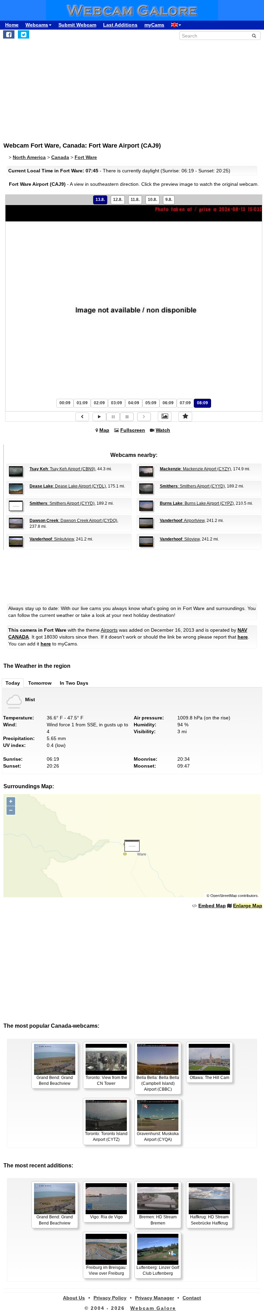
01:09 (82, 402)
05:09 (150, 402)
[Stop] (127, 417)
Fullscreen (132, 430)
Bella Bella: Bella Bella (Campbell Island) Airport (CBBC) (157, 1083)
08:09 (202, 402)
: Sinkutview (52, 539)
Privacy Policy (110, 1298)
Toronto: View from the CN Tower (106, 1080)
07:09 (185, 402)
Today (13, 683)
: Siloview (180, 539)
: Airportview (182, 520)
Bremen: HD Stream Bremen (158, 1220)
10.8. (152, 199)
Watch (163, 430)
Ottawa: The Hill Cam (209, 1077)
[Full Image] (165, 416)
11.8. (135, 199)
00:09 (64, 402)
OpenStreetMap (223, 896)
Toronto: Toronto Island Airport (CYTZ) (106, 1136)
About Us (74, 1298)
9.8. (168, 199)
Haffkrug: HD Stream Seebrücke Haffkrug (209, 1220)
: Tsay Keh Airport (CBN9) (62, 469)
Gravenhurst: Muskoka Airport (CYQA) (158, 1136)
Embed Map (212, 905)
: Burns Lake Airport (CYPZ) (197, 503)
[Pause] (113, 417)
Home (12, 25)
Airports (109, 630)
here (243, 637)
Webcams (36, 25)
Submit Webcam (77, 25)
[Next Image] (144, 417)
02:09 (99, 402)
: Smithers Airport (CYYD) (192, 486)
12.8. (117, 199)
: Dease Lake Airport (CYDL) (68, 486)
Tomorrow (40, 683)
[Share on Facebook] (9, 34)
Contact (192, 1298)
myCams (154, 25)
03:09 (116, 402)
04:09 (133, 402)
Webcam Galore (153, 1308)
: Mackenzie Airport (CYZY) (195, 469)
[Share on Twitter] (24, 34)
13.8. (100, 199)
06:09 (168, 402)
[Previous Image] (82, 417)
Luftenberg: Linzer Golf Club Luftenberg (157, 1270)
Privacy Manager (154, 1298)
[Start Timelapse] (99, 417)
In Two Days (74, 683)
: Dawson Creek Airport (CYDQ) (73, 520)
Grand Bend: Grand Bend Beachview (54, 1080)
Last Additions (120, 25)
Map (104, 430)
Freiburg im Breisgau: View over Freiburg (106, 1270)
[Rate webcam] (185, 416)
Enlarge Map (247, 905)
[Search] (254, 36)
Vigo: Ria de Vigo (106, 1217)
